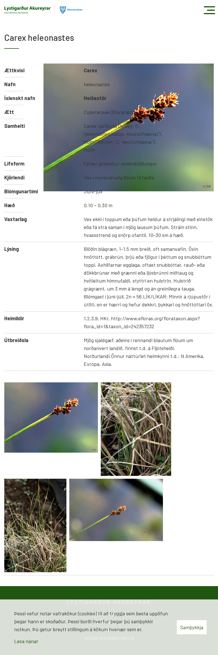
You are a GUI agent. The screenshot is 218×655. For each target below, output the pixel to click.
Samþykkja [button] (191, 627)
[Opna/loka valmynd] (209, 10)
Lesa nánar (26, 641)
